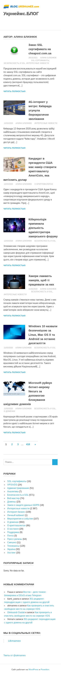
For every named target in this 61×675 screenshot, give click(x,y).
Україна (11, 549)
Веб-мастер (13, 498)
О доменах (9, 411)
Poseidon (45, 669)
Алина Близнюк (48, 58)
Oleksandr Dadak (16, 612)
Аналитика (12, 491)
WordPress (33, 669)
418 (28, 444)
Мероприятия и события (20, 518)
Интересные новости (37, 63)
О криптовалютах (43, 184)
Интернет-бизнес (16, 512)
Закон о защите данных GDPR (23, 505)
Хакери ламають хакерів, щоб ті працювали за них (41, 280)
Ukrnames (14, 640)
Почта (10, 535)
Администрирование (18, 488)
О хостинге (13, 529)
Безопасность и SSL (14, 63)
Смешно (11, 542)
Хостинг (11, 552)
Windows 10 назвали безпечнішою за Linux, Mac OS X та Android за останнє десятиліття (43, 335)
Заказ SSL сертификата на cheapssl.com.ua (40, 49)
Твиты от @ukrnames (14, 655)
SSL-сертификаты (40, 60)
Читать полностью (14, 91)
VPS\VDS (12, 484)
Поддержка (13, 532)
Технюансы (13, 546)
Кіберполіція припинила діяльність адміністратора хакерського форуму (43, 228)
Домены (11, 501)
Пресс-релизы (14, 539)
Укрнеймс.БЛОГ (21, 13)
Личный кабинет (15, 515)
